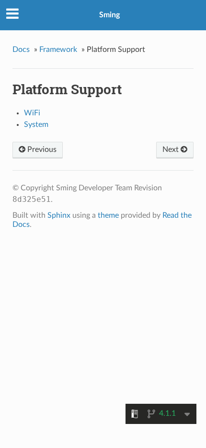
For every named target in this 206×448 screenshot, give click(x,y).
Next (171, 149)
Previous (41, 149)
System (36, 124)
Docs (21, 49)
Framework (58, 49)
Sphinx (58, 215)
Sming (109, 15)
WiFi (32, 113)
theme (108, 215)
